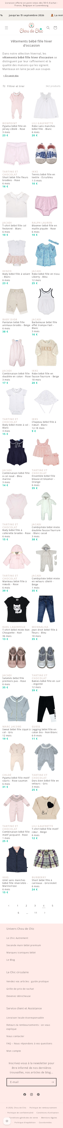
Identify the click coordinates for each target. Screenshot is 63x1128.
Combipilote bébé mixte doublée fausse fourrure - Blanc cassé (46, 532)
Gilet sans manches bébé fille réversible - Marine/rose (15, 885)
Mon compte (13, 1050)
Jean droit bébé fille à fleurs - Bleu (44, 632)
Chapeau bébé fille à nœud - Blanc (44, 425)
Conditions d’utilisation (48, 1112)
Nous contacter (15, 1036)
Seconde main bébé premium (23, 945)
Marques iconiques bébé (21, 952)
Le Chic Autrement (17, 938)
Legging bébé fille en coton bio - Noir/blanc (45, 732)
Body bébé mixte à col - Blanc (16, 427)
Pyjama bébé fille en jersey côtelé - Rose (14, 129)
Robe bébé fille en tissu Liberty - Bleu (46, 277)
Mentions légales (49, 1117)
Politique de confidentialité (20, 1112)
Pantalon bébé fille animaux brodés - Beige (16, 325)
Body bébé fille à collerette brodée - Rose (16, 533)
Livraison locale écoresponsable (25, 1017)
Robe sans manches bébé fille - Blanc (43, 129)
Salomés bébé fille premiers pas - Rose (14, 681)
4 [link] (44, 905)
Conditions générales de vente (23, 1117)
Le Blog (10, 959)
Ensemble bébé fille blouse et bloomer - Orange (43, 481)
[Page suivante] (44, 912)
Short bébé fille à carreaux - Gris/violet (44, 883)
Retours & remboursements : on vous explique (28, 1026)
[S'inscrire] (52, 1082)
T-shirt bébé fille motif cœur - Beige (45, 831)
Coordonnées (45, 1122)
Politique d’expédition (25, 1122)
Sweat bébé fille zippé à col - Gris (16, 732)
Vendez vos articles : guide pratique (27, 981)
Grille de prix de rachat (20, 988)
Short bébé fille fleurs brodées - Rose (15, 180)
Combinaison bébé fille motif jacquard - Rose (16, 834)
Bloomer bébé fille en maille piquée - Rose (44, 228)
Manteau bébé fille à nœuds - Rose (14, 584)
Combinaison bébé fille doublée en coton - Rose (16, 376)
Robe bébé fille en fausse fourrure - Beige (45, 376)
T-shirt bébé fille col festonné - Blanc (14, 228)
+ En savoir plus (11, 75)
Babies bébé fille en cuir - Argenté (46, 684)
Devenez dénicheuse (18, 996)
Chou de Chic (20, 1107)
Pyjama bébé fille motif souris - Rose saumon (16, 780)
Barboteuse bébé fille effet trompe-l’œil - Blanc (44, 327)
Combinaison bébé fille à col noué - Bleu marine (16, 478)
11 (35, 912)
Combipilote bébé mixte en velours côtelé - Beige (46, 583)
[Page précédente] (8, 905)
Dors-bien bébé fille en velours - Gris (45, 783)
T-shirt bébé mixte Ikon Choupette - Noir (16, 632)
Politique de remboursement (43, 1107)
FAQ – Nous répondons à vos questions (29, 1043)
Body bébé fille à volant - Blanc (16, 277)
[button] (6, 27)
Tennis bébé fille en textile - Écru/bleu (43, 177)
